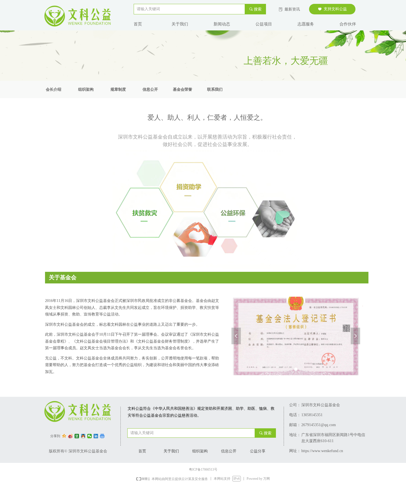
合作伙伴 (347, 24)
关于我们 (180, 24)
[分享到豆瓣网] (77, 436)
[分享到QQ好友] (83, 436)
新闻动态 (221, 24)
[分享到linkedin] (96, 436)
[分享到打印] (102, 436)
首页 (138, 24)
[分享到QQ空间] (64, 436)
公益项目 (263, 24)
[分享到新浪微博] (70, 436)
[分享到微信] (89, 436)
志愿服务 (305, 24)
